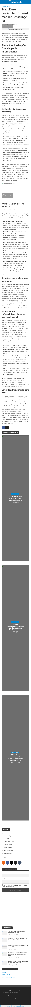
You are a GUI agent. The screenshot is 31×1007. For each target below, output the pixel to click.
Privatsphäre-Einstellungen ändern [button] (12, 996)
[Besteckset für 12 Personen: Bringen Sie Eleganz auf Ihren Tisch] (4, 940)
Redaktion (14, 24)
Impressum (5, 993)
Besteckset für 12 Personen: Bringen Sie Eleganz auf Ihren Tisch (17, 939)
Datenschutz (14, 993)
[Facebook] (7, 863)
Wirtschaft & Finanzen (9, 841)
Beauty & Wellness (8, 850)
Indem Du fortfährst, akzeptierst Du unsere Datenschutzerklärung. (15, 885)
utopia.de (4, 976)
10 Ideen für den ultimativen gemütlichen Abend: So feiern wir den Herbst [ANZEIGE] (15, 757)
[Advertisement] (15, 909)
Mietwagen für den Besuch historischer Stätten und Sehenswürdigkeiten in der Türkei (17, 954)
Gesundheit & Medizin (9, 833)
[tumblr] (19, 863)
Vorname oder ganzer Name (9, 873)
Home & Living (6, 6)
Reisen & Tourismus (8, 839)
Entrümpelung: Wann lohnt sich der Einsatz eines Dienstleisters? (15, 498)
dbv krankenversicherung (8, 977)
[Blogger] (3, 863)
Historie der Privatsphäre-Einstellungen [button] (14, 999)
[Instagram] (11, 863)
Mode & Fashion (8, 853)
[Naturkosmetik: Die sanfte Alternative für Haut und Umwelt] (4, 947)
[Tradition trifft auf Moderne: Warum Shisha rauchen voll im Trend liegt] (4, 962)
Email (3, 879)
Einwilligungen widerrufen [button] (10, 1002)
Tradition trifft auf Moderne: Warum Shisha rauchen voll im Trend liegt (18, 962)
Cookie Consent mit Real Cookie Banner (12, 1006)
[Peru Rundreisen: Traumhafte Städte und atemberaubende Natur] (4, 932)
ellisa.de (4, 972)
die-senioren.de (6, 974)
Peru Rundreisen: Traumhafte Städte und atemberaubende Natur (17, 932)
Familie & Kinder (8, 847)
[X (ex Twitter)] (15, 863)
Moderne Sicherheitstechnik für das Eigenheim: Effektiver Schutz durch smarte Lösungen (16, 628)
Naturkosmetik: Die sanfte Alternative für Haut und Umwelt (18, 946)
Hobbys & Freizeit (8, 844)
